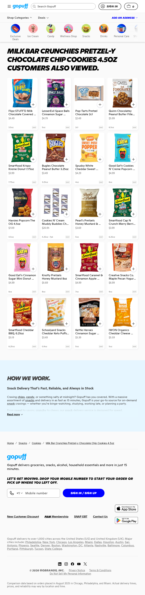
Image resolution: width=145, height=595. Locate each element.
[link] (20, 6)
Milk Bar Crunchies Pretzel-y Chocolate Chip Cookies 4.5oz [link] (80, 443)
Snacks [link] (23, 443)
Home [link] (10, 443)
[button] (131, 6)
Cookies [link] (36, 443)
